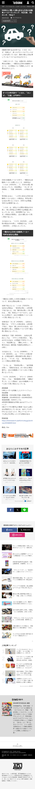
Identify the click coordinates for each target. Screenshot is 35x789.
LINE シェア (24, 510)
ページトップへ (17, 746)
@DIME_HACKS (27, 529)
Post (17, 510)
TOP (3, 6)
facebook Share (10, 510)
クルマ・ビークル (20, 6)
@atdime (10, 529)
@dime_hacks (18, 534)
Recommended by (19, 501)
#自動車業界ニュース (9, 21)
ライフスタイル (10, 6)
